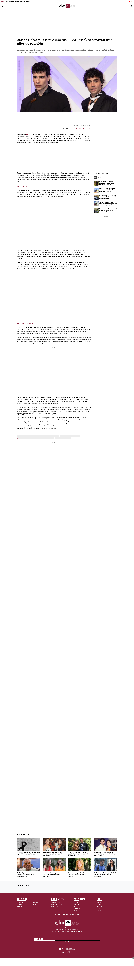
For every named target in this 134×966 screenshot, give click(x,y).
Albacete (76, 902)
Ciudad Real (77, 904)
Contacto (77, 914)
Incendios (27, 1)
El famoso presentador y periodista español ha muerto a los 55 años (28, 853)
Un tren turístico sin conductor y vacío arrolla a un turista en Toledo (108, 203)
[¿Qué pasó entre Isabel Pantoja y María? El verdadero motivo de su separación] (54, 844)
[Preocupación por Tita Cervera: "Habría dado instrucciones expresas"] (79, 864)
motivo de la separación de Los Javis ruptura (70, 435)
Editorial (99, 904)
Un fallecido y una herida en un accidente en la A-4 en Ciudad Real (107, 196)
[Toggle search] (131, 6)
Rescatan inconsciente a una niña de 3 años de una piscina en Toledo (107, 189)
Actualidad (20, 902)
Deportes (19, 906)
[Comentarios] (63, 128)
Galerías (99, 910)
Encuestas (99, 906)
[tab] (95, 177)
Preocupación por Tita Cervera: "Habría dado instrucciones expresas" (78, 874)
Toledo (75, 910)
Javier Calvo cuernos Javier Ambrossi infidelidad (43, 438)
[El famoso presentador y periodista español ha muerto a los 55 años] (28, 844)
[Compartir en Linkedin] (86, 128)
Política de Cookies (56, 906)
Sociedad (19, 904)
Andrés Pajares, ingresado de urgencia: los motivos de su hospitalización (26, 874)
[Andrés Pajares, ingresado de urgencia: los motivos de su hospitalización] (28, 864)
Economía (35, 902)
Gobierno (16, 1)
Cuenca (75, 906)
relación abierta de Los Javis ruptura (63, 438)
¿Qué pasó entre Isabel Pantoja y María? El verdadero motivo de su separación (53, 854)
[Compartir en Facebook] (73, 128)
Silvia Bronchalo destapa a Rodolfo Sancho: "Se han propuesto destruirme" (105, 874)
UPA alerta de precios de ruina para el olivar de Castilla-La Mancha (107, 182)
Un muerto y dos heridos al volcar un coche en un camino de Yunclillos (108, 210)
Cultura (35, 904)
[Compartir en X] (76, 128)
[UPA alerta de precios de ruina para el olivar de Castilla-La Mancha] (96, 183)
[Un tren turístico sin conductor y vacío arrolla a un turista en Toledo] (96, 204)
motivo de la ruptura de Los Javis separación (27, 435)
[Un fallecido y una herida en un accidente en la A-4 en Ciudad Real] (96, 197)
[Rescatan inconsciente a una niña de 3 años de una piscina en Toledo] (96, 190)
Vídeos (98, 908)
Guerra (22, 1)
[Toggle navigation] (2, 6)
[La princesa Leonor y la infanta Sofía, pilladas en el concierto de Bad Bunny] (54, 864)
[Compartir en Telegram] (83, 128)
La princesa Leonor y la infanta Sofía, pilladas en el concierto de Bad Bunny (53, 874)
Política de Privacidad (56, 904)
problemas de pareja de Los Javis (24, 438)
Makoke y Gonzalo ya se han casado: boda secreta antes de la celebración (78, 854)
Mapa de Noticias (9, 1)
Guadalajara (77, 908)
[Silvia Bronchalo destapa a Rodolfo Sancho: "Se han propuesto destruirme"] (105, 864)
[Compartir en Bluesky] (80, 128)
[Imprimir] (70, 128)
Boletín (72, 914)
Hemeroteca (65, 914)
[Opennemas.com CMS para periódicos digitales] (67, 950)
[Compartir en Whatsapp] (89, 128)
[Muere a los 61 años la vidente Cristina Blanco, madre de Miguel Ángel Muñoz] (105, 844)
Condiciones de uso (56, 902)
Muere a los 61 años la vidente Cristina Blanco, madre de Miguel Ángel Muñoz (104, 854)
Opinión (99, 902)
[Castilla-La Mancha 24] (67, 6)
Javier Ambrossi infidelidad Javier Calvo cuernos (48, 435)
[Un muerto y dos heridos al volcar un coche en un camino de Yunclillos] (96, 210)
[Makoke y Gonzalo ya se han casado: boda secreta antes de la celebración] (79, 844)
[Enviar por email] (67, 128)
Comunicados (58, 914)
